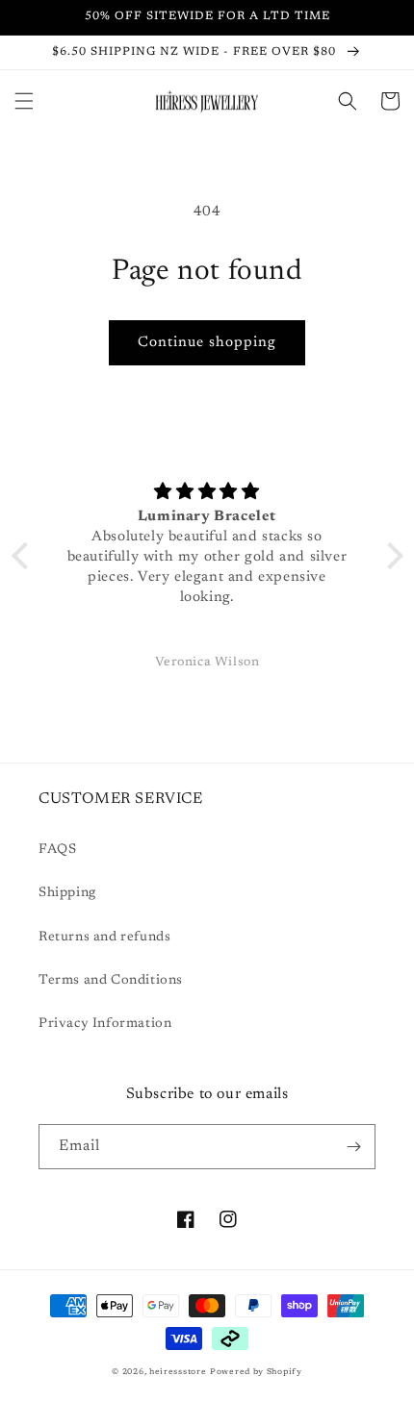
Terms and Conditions (111, 981)
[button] (24, 101)
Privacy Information (105, 1024)
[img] (207, 492)
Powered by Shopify (256, 1372)
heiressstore (177, 1372)
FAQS (57, 850)
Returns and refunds (104, 937)
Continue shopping (207, 343)
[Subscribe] (353, 1146)
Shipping (67, 893)
